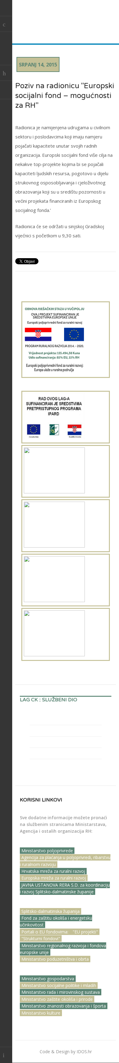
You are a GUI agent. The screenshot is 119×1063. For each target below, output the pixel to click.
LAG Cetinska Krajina (52, 19)
